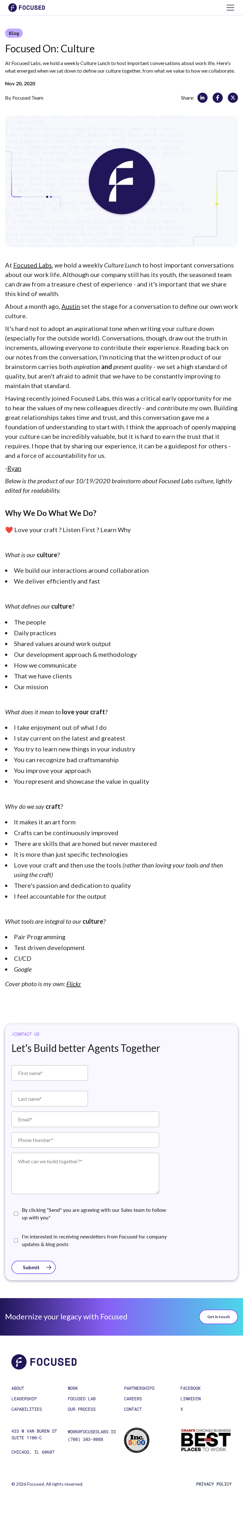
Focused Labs (32, 265)
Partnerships (139, 1388)
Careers (133, 1399)
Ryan (14, 468)
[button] (229, 7)
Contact (133, 1409)
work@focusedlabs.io (92, 1432)
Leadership (24, 1399)
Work (73, 1388)
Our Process (82, 1409)
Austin (70, 306)
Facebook (190, 1388)
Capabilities (26, 1409)
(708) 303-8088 (85, 1439)
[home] (27, 7)
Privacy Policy (214, 1484)
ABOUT (17, 1388)
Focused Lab (82, 1399)
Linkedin (190, 1399)
